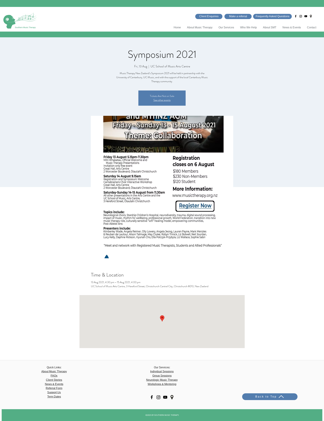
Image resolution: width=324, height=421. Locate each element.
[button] (248, 26)
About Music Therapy (54, 371)
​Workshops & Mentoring (162, 384)
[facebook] (295, 16)
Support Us (54, 392)
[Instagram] (300, 16)
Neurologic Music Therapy (162, 379)
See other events (162, 100)
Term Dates (54, 396)
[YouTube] (305, 16)
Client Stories (54, 379)
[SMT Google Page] (311, 16)
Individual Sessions (162, 371)
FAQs (54, 375)
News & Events (54, 384)
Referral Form (54, 388)
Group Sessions (162, 375)
